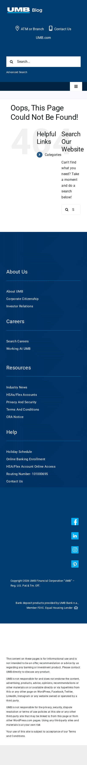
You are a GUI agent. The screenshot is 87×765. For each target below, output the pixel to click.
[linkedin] (75, 535)
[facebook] (75, 521)
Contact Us (62, 29)
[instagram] (75, 550)
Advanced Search (16, 72)
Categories (53, 155)
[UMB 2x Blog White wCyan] (24, 9)
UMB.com (43, 38)
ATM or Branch (32, 29)
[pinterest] (75, 564)
